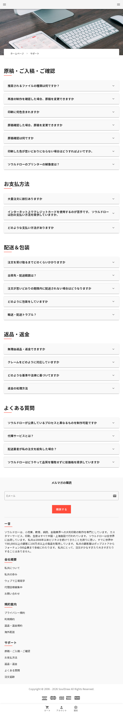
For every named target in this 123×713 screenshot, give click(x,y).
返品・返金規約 (13, 625)
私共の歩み (10, 574)
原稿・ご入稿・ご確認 (17, 651)
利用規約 (9, 619)
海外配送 (9, 632)
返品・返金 (10, 664)
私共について (12, 568)
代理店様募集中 (13, 587)
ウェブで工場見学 (14, 581)
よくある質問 (12, 670)
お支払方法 (10, 657)
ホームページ (17, 53)
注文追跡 (9, 677)
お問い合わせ (12, 593)
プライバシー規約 (14, 613)
